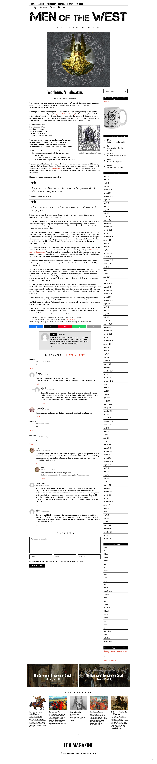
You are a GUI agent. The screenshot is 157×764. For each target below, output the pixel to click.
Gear (104, 584)
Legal (104, 601)
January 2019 (107, 448)
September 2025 (108, 196)
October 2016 (107, 539)
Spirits (105, 624)
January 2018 (107, 488)
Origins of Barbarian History (64, 114)
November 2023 (107, 253)
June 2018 (106, 471)
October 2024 (107, 233)
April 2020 (106, 398)
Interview (106, 594)
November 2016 (107, 535)
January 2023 (107, 287)
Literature (106, 604)
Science (105, 621)
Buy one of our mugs (110, 660)
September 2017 (108, 502)
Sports (105, 628)
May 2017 (106, 515)
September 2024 (108, 237)
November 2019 (107, 414)
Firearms (105, 574)
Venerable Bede (56, 168)
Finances (105, 571)
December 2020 (108, 371)
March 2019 (106, 441)
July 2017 (106, 508)
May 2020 (106, 394)
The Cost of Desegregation (114, 162)
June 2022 (106, 310)
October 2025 (107, 193)
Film (104, 567)
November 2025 (107, 190)
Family (105, 564)
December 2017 (107, 492)
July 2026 (106, 176)
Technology (106, 638)
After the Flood (70, 319)
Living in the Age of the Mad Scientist (115, 149)
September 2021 (108, 341)
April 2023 (106, 277)
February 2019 (107, 445)
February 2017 (107, 525)
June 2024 (106, 247)
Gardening (106, 581)
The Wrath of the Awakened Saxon (116, 156)
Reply (31, 368)
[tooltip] (36, 326)
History (65, 98)
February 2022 (107, 324)
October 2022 (107, 297)
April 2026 (106, 186)
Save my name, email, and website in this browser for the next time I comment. (57, 561)
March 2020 (106, 401)
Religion (105, 618)
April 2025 (106, 213)
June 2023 (106, 270)
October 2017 (107, 498)
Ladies (105, 598)
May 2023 (106, 273)
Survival (105, 634)
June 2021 (106, 351)
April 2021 (106, 357)
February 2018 (107, 485)
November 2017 (107, 495)
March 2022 (106, 320)
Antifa (105, 547)
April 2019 (106, 438)
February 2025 (107, 220)
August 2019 (107, 424)
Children (105, 554)
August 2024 (107, 240)
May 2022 (106, 314)
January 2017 (107, 528)
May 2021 (106, 354)
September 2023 (108, 260)
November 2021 (107, 334)
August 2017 (106, 505)
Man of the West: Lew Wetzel (115, 168)
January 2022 (107, 327)
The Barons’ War (54, 712)
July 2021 (106, 347)
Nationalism (106, 608)
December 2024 (108, 227)
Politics (105, 614)
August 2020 (107, 384)
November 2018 (107, 455)
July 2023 (106, 267)
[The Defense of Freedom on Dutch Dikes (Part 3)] (52, 675)
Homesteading (107, 591)
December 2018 (107, 451)
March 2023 (106, 280)
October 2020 (107, 377)
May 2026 (106, 183)
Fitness (105, 577)
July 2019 (106, 428)
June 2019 (106, 431)
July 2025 (106, 203)
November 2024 (107, 230)
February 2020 (107, 404)
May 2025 (106, 210)
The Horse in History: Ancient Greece (36, 713)
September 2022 (108, 300)
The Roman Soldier (96, 712)
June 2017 (106, 512)
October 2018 (107, 458)
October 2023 (107, 257)
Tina (37, 448)
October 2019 (107, 418)
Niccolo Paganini (75, 712)
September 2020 (108, 381)
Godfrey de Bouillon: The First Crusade (119, 713)
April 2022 (106, 317)
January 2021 (107, 367)
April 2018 (106, 478)
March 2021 (106, 361)
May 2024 (106, 250)
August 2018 (107, 465)
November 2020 (107, 374)
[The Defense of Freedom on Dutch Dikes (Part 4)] (104, 675)
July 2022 (106, 307)
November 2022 (107, 294)
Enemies (105, 561)
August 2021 (107, 344)
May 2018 (106, 475)
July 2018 (106, 468)
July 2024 (106, 243)
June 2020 (106, 391)
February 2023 (107, 284)
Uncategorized (107, 641)
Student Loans (107, 631)
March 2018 (106, 481)
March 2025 (106, 216)
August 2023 (107, 263)
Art (104, 551)
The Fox (93, 753)
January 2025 (107, 223)
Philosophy (106, 611)
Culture (105, 557)
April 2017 (106, 518)
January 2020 (107, 408)
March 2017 (106, 522)
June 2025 (106, 206)
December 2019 (107, 411)
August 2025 (107, 200)
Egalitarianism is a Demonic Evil (116, 142)
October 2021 (107, 337)
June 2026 (106, 180)
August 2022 (107, 304)
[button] (126, 91)
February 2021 (107, 364)
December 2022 (107, 290)
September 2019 (108, 421)
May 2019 (106, 435)
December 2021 (107, 331)
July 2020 (106, 388)
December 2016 (107, 532)
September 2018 (108, 461)
